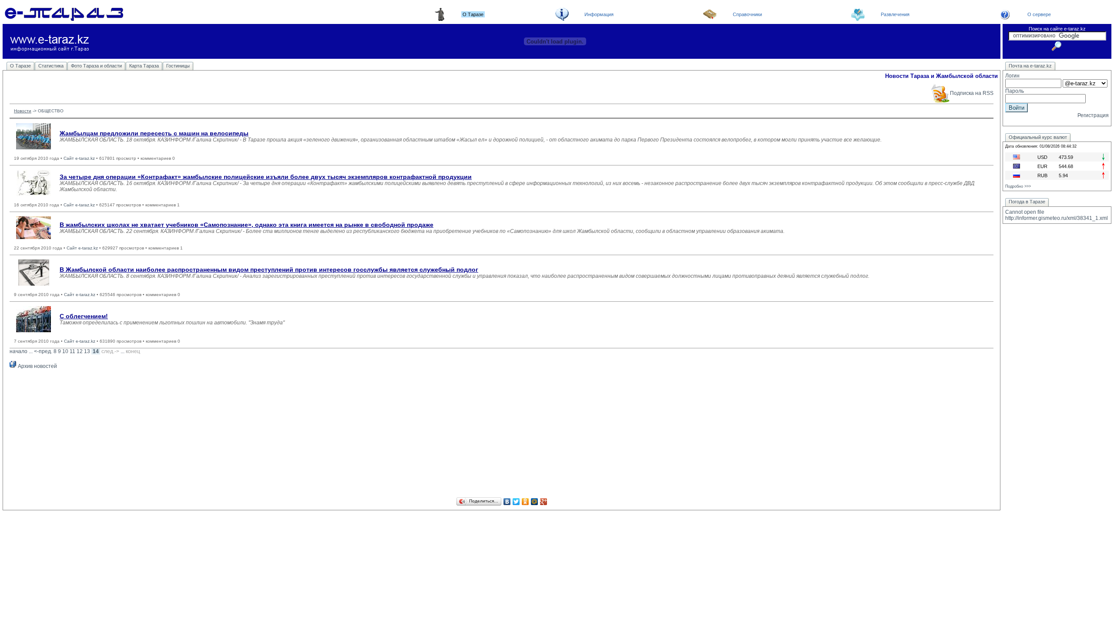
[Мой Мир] (534, 501)
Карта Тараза (144, 65)
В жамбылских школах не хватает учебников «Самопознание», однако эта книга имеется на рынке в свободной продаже (246, 224)
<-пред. (43, 351)
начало (18, 351)
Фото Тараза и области (96, 65)
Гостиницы (178, 65)
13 (87, 351)
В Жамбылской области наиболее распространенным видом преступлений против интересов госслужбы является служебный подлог (269, 269)
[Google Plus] (543, 501)
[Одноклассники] (525, 501)
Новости (22, 110)
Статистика (51, 65)
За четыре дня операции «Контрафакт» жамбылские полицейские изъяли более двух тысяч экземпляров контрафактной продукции (266, 176)
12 (80, 351)
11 (72, 351)
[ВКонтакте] (507, 501)
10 (65, 351)
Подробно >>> (1018, 186)
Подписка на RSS (971, 93)
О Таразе (20, 65)
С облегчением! (84, 316)
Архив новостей (37, 366)
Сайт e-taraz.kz (79, 158)
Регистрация (1093, 115)
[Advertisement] (502, 435)
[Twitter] (516, 501)
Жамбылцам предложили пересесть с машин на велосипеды (154, 133)
